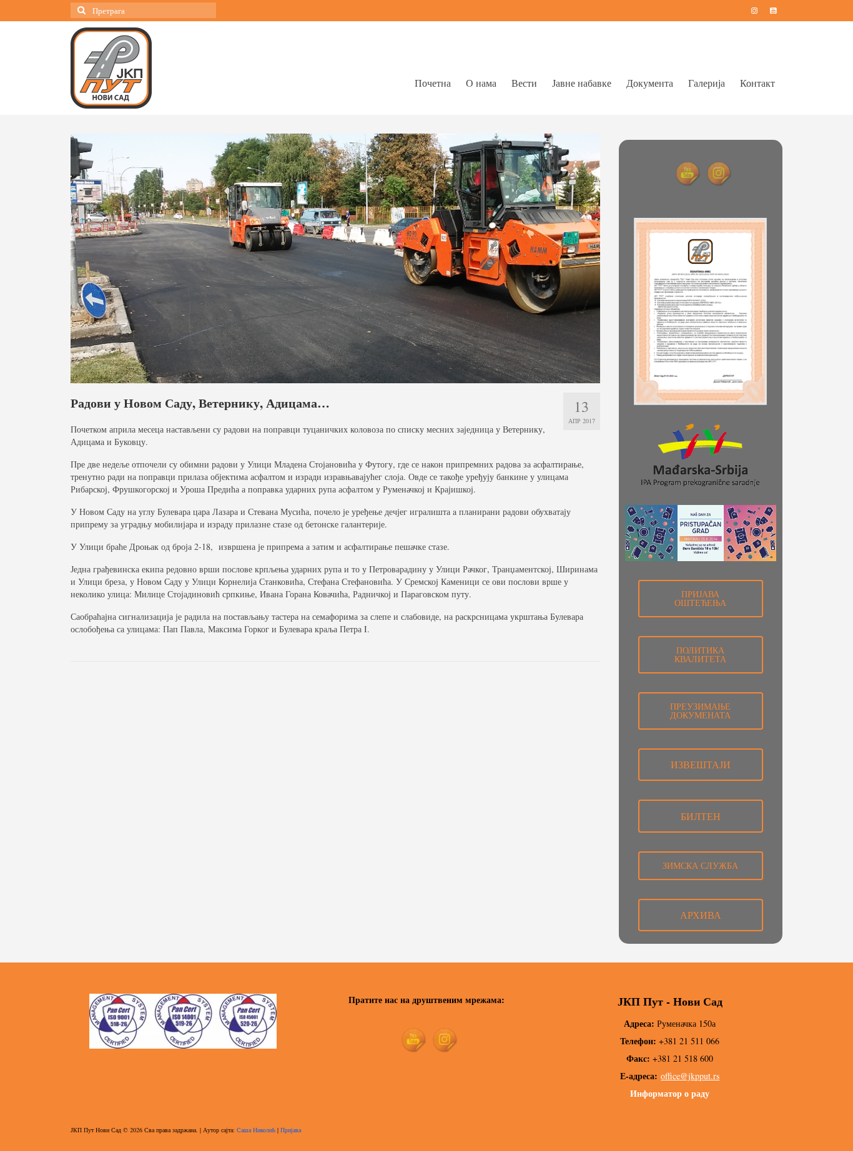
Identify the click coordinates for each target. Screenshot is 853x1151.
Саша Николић (256, 1129)
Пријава (290, 1129)
